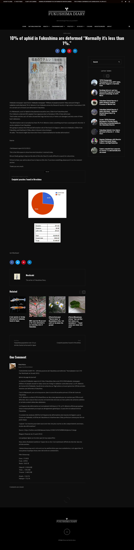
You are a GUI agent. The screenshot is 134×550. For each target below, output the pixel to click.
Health (45, 26)
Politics (70, 26)
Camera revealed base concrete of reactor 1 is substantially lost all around (110, 150)
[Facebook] (122, 1)
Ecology (80, 26)
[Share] (57, 51)
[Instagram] (129, 1)
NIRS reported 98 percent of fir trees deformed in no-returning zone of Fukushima (37, 324)
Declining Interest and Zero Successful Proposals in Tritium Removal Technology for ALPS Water (109, 92)
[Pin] (69, 51)
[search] (119, 61)
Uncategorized (99, 26)
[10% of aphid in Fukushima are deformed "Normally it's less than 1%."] (47, 78)
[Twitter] (125, 1)
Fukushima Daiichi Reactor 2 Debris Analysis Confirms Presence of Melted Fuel (108, 102)
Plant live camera (31, 1)
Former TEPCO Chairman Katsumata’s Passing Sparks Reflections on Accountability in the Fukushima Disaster (109, 122)
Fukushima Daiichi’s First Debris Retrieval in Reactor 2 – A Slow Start (109, 131)
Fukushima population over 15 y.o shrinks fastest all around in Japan (25, 343)
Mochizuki (30, 275)
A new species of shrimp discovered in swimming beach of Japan (17, 319)
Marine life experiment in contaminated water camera (55, 1)
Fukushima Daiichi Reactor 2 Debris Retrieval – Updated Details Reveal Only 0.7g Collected (108, 112)
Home (24, 26)
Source (12, 140)
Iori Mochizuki (14, 253)
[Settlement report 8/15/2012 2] (47, 232)
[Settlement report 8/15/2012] (47, 204)
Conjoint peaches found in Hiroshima (26, 179)
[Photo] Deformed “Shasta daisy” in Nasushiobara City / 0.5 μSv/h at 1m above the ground (56, 321)
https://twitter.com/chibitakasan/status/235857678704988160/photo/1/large (50, 430)
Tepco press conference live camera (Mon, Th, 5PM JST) (90, 1)
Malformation (67, 33)
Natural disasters (34, 26)
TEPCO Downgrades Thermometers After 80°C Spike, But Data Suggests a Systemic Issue (110, 82)
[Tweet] (63, 51)
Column (89, 26)
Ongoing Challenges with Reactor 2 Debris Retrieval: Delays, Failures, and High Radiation (110, 141)
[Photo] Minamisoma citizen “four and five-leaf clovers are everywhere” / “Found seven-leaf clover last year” (75, 322)
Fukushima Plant (57, 26)
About (109, 26)
